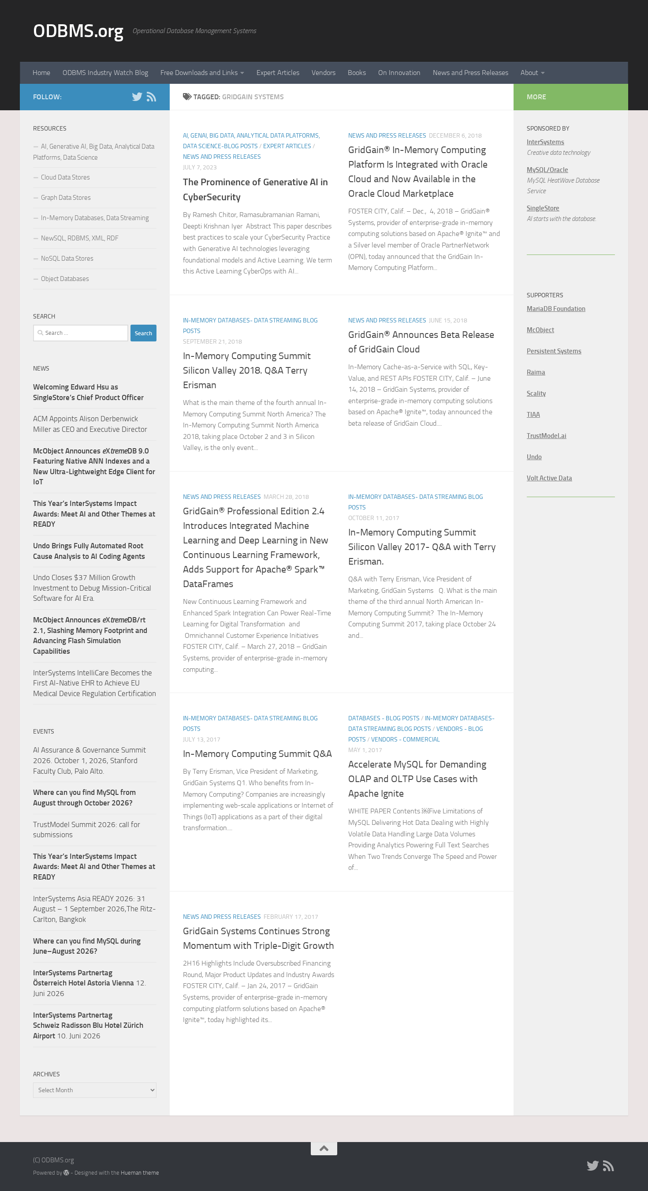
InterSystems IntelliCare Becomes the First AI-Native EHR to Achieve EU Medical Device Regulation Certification (94, 683)
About (529, 72)
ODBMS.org (78, 31)
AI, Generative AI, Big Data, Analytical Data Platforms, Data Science (93, 151)
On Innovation (399, 72)
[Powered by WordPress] (66, 1173)
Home (41, 72)
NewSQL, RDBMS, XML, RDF (80, 238)
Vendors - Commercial (405, 739)
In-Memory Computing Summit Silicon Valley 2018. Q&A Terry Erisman (247, 370)
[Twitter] (137, 96)
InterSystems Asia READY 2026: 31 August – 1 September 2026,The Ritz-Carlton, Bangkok (94, 909)
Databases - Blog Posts (384, 718)
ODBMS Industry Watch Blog (105, 72)
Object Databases (65, 279)
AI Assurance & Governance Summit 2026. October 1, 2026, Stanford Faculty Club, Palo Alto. (89, 760)
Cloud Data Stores (65, 177)
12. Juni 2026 (89, 983)
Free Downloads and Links (199, 72)
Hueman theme (140, 1172)
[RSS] (151, 96)
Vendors (323, 72)
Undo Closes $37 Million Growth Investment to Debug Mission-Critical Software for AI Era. (92, 588)
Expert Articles (278, 72)
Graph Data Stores (66, 198)
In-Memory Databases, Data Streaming (95, 218)
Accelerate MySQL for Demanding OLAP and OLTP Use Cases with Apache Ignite (417, 779)
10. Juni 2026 (88, 1025)
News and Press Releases (470, 72)
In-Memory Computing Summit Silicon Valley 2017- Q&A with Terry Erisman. (422, 547)
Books (357, 72)
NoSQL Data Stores (67, 258)
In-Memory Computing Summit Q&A (257, 754)
